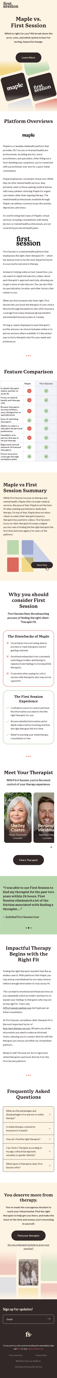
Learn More (28, 57)
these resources (35, 1348)
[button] (51, 847)
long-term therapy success (16, 1028)
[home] (11, 5)
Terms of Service (15, 1355)
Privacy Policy (41, 1355)
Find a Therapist (28, 860)
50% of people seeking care (17, 1007)
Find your (28, 1235)
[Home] (28, 1334)
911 (19, 1348)
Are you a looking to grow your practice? (28, 1246)
